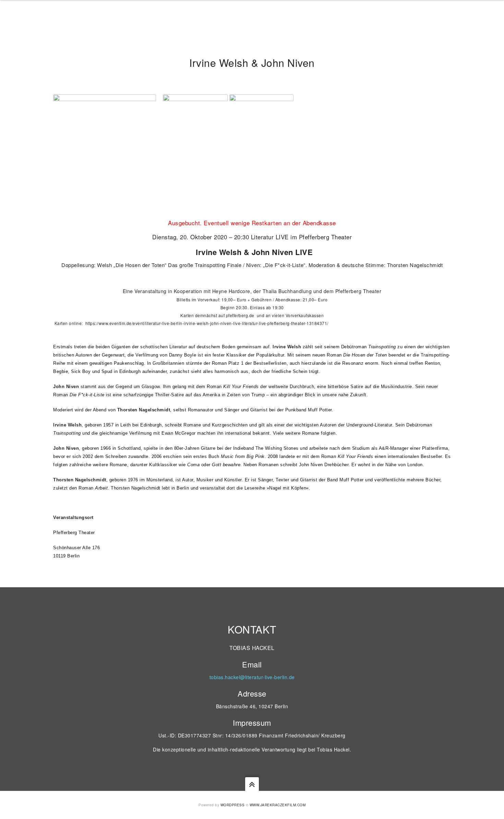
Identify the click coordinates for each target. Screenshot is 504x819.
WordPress (232, 805)
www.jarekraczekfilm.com (278, 805)
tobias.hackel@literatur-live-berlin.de (252, 677)
